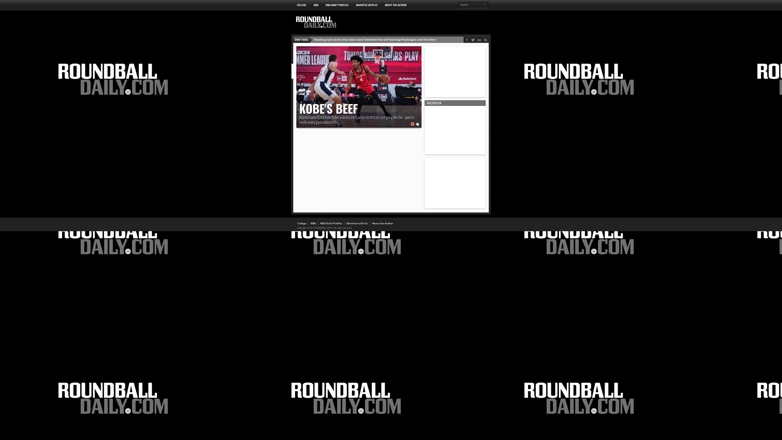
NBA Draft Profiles (337, 5)
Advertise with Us (367, 5)
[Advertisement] (414, 22)
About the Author (395, 5)
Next (417, 83)
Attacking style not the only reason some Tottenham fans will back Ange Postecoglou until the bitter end (377, 39)
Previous (300, 83)
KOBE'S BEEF (328, 108)
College (301, 5)
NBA (316, 5)
